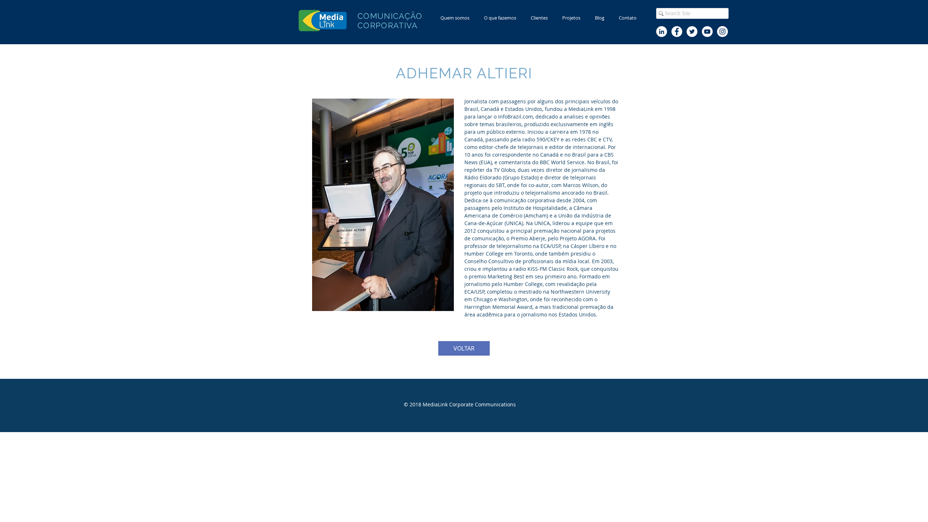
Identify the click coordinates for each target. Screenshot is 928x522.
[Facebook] (676, 31)
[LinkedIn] (661, 31)
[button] (500, 18)
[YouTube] (707, 31)
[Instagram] (722, 31)
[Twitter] (692, 31)
